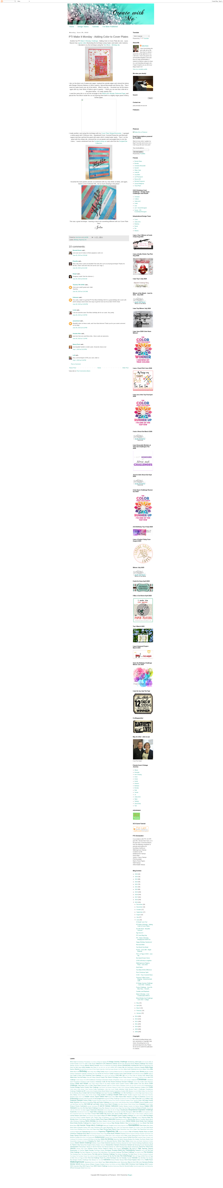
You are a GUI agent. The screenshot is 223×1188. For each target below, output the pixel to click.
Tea (78, 1150)
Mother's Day (124, 1123)
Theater (85, 1156)
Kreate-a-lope (131, 1113)
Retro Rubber (141, 1135)
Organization (125, 1127)
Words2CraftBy (129, 1166)
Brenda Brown (77, 250)
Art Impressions (146, 1065)
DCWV (121, 1093)
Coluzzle (122, 1085)
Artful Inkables (86, 1067)
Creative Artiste (89, 1091)
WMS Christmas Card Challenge (134, 1164)
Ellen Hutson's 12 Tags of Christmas (134, 1096)
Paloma (84, 1129)
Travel (101, 1158)
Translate (146, 38)
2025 (136, 876)
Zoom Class (88, 1168)
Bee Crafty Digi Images (108, 1069)
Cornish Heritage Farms (77, 1087)
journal (105, 1111)
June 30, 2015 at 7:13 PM (80, 338)
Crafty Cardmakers (98, 1089)
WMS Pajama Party (87, 1166)
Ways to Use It (132, 1162)
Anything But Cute (136, 1065)
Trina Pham (137, 185)
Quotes (122, 1135)
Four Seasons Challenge (119, 1100)
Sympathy (125, 1148)
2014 (136, 1016)
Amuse (120, 1065)
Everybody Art (123, 1098)
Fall (140, 1098)
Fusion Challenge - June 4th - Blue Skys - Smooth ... (144, 988)
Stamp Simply (96, 1145)
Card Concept (127, 1073)
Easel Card (81, 1096)
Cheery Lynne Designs (125, 1079)
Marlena (136, 224)
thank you (121, 1150)
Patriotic (141, 1131)
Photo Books (111, 1133)
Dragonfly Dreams (136, 1094)
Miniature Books (111, 1121)
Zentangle (77, 1168)
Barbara (136, 785)
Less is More (101, 1115)
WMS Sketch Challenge (100, 1166)
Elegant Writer (111, 1096)
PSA (107, 1135)
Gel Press (75, 1104)
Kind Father (139, 967)
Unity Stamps (92, 1159)
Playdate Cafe (143, 1133)
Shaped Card (80, 1141)
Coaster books (115, 1083)
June (138, 920)
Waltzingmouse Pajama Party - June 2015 (143, 963)
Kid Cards (100, 1113)
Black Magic (90, 1071)
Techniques (108, 1150)
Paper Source (130, 1129)
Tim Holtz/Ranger (126, 1156)
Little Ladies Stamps (138, 1115)
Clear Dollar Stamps (94, 1083)
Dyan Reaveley (149, 1094)
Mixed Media (130, 1121)
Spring (151, 1143)
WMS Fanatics (149, 1164)
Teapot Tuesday (89, 1150)
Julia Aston (145, 46)
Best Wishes (140, 1069)
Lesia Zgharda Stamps (91, 1115)
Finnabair (94, 1100)
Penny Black (86, 1133)
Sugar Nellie (84, 1148)
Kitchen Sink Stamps (113, 1113)
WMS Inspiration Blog (76, 1166)
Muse (71, 1125)
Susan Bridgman (139, 183)
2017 (136, 897)
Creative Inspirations (115, 1091)
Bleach (95, 1071)
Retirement (135, 1135)
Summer (90, 1148)
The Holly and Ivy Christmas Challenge (103, 1154)
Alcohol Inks (121, 1063)
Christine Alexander (140, 165)
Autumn (136, 783)
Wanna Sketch (94, 1162)
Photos (117, 1133)
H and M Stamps (104, 1106)
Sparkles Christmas (116, 1143)
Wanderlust (88, 1162)
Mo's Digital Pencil (94, 1123)
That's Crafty (144, 1150)
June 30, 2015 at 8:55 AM (80, 279)
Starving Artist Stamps (125, 1146)
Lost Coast (112, 1117)
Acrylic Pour (82, 1063)
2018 (136, 894)
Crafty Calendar (89, 1089)
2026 (136, 874)
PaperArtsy (143, 1129)
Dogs (98, 1094)
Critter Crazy (141, 1091)
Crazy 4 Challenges (139, 1089)
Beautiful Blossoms (84, 1069)
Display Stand (85, 1094)
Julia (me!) (137, 201)
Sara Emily (137, 803)
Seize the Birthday (107, 1139)
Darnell (136, 168)
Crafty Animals (80, 1089)
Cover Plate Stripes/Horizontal (111, 133)
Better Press (146, 1069)
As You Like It (100, 1067)
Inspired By (73, 1111)
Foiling (103, 1100)
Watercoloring (109, 1162)
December (139, 904)
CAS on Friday (128, 1075)
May (137, 1003)
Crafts (151, 1087)
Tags (139, 1148)
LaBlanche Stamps (148, 1113)
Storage (78, 1148)
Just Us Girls (137, 1112)
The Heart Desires (86, 1154)
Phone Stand (104, 1133)
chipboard (134, 1079)
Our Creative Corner (138, 1127)
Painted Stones (73, 1129)
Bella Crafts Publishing (130, 1069)
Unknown (76, 297)
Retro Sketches (149, 1135)
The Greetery (148, 1152)
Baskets (77, 1069)
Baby (147, 1067)
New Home (143, 1125)
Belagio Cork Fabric (119, 1069)
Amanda (136, 772)
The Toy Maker (79, 1156)
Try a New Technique (110, 1158)
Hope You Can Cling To (125, 1108)
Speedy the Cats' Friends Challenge (132, 1143)
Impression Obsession (96, 1110)
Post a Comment (76, 364)
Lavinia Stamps (74, 1115)
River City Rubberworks (89, 1137)
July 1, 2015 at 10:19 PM (80, 349)
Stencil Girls (149, 1146)
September (139, 912)
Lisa (135, 205)
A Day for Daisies (102, 1061)
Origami (131, 1127)
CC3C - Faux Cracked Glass (144, 975)
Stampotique (82, 1146)
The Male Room (132, 1154)
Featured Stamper (76, 1100)
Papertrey (102, 1131)
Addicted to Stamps (111, 1063)
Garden (146, 1102)
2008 (136, 1031)
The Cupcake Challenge (114, 1152)
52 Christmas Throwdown (83, 1061)
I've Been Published (110, 27)
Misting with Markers (121, 1121)
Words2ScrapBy (137, 1166)
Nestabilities (133, 1125)
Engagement (107, 1098)
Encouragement (99, 1098)
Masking (118, 1119)
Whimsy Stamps (85, 1164)
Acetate (76, 1063)
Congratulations (148, 1085)
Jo (135, 794)
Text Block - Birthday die (112, 45)
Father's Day (149, 1098)
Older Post (125, 368)
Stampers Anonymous (120, 1145)
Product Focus (101, 1135)
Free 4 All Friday (143, 1100)
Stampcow (102, 1145)
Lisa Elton (137, 174)
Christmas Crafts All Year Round (105, 1081)
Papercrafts (78, 1131)
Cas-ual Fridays (81, 1077)
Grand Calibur (149, 1104)
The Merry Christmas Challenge (145, 1154)
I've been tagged (85, 1110)
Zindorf (82, 1168)
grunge (89, 1106)
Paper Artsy (96, 1129)
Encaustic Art (90, 1098)
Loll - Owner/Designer (140, 208)
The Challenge (94, 1152)
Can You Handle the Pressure (100, 1073)
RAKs (125, 1135)
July (137, 917)
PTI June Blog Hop (141, 935)
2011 (136, 1024)
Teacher (82, 1150)
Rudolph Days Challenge (111, 1137)
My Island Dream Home (143, 958)
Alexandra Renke (129, 1063)
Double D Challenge (107, 1094)
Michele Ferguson (139, 181)
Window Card (108, 1164)
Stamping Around (139, 1145)
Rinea (81, 1137)
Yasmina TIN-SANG (79, 284)
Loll (74, 355)
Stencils (73, 1148)
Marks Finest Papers (102, 1119)
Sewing (126, 1139)
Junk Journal (116, 1111)
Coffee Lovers (134, 1083)
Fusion (136, 1102)
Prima (96, 1135)
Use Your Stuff (99, 1159)
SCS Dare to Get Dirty (94, 1139)
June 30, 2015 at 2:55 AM (80, 255)
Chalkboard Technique (95, 1079)
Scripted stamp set (100, 141)
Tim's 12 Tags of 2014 (139, 1156)
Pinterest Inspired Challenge (133, 1133)
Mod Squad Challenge (105, 1123)
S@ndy (136, 801)
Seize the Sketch (118, 1139)
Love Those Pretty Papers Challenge (126, 1117)
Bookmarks (128, 1071)
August (138, 914)
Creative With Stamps (127, 1091)
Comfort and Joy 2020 (130, 1085)
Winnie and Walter (116, 1164)
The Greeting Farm (75, 1154)
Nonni (136, 226)
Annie (136, 779)
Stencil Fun (142, 1146)
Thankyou (138, 1150)
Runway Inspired (122, 1137)
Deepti (75, 274)
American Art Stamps (111, 1065)
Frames (127, 1100)
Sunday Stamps (97, 1148)
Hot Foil (134, 1108)
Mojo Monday (116, 1123)
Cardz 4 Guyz (77, 1075)
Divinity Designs (93, 1094)
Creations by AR (80, 1091)
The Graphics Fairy (138, 1152)
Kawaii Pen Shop (82, 1113)
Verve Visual (128, 1159)
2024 (136, 879)
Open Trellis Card (118, 1127)
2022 (136, 884)
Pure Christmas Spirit (142, 972)
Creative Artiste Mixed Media (101, 1091)
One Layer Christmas (94, 1127)
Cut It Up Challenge (95, 1093)
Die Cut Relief (135, 1093)
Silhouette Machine (112, 1141)
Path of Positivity (134, 1131)
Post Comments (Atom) (83, 371)
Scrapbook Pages (141, 1137)
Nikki (135, 799)
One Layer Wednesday (106, 1127)
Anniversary (126, 1065)
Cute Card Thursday (107, 1093)
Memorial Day (124, 1119)
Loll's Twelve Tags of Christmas (100, 1117)
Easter (87, 1096)
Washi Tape (102, 1162)
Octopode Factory (82, 1127)
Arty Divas (93, 1067)
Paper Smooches (121, 1129)
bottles (137, 1071)
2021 (136, 887)
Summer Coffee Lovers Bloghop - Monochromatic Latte (144, 979)
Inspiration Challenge (145, 1110)
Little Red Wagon (148, 1115)
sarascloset (76, 321)
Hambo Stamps (123, 1106)
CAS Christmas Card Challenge (91, 1075)
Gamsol (142, 1102)
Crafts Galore (73, 1089)
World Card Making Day (147, 1166)
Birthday (76, 239)
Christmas (142, 1079)
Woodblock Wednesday (113, 1166)
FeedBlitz (142, 153)
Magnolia (144, 1117)
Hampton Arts (131, 1106)
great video (82, 43)
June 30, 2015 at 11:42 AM (80, 291)
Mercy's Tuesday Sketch (142, 1119)
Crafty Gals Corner (109, 1089)
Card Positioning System (137, 1073)
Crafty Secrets (129, 1089)
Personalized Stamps (95, 1133)
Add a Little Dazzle (90, 1063)
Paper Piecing (104, 1129)
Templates (115, 1150)
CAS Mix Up (120, 1075)
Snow (102, 1143)
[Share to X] (98, 237)
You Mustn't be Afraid (142, 947)
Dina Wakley (73, 1094)
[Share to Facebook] (100, 237)
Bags (151, 1067)
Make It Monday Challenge (89, 41)
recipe (129, 1135)
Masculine (112, 1119)
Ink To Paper (116, 1110)
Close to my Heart (104, 1083)
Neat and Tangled (108, 1125)
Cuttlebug (116, 1093)
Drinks (143, 1094)
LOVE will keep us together (144, 960)
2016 (136, 899)
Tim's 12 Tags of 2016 (81, 1158)
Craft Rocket (102, 1087)
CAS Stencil (146, 1075)
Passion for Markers (124, 1131)
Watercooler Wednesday (120, 1162)
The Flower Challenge (128, 1152)
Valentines (107, 1160)
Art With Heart (78, 1067)
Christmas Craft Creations (87, 1081)
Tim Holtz (117, 1156)
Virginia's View (136, 1159)
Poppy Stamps (74, 1135)
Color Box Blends (144, 1083)
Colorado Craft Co (106, 1085)
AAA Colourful (145, 1061)
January (138, 1013)
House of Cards (141, 1108)
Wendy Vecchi (75, 1164)
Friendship (90, 1102)
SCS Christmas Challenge (81, 1139)
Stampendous (110, 1145)
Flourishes (99, 1100)
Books (133, 1071)
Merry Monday (90, 1121)
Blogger (130, 1175)
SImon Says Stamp (123, 1141)
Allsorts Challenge (140, 1063)
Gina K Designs (113, 1104)
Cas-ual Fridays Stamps (93, 1077)
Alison (136, 770)
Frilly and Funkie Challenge (101, 1102)
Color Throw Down (95, 1085)
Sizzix (77, 1143)
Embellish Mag (149, 1096)
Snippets (99, 1143)
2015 (136, 902)
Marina (136, 230)
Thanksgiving (130, 1150)
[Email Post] (92, 237)
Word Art (121, 1166)
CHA (87, 1079)
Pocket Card (150, 1133)
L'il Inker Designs (139, 1113)
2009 (136, 1029)
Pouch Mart (82, 1135)
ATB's (112, 1067)
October (138, 909)
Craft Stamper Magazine (111, 1087)
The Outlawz (73, 1156)
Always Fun (102, 1065)
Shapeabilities (73, 1141)
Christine (137, 196)
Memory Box (131, 1119)
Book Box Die (121, 1071)
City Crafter (140, 1081)
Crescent (135, 1091)
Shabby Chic (131, 1139)
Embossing (74, 1098)
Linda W (136, 172)
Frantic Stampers (134, 1100)
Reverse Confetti (74, 1137)
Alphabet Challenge (79, 1065)
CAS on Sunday (137, 1075)
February (139, 1010)
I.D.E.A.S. (77, 1110)
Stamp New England (86, 1145)
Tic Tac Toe (111, 1156)
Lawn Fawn (82, 1115)
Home (71, 27)
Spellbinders (145, 1143)
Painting (80, 1129)
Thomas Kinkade (102, 1156)
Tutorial (129, 1158)
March (138, 1008)
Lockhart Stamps (85, 1117)
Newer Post (72, 368)
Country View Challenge (91, 1087)
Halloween (114, 1106)
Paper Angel (90, 1129)
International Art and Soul (83, 1111)
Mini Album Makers (101, 1121)
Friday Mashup (83, 1102)
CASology (115, 1077)
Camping (89, 1073)
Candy (111, 1073)
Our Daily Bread (148, 1127)
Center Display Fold (81, 1079)
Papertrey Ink (82, 239)
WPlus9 (72, 1168)
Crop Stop (147, 1091)
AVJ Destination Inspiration (132, 1067)
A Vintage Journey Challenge (117, 1062)
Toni (135, 805)
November (139, 907)
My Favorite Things (84, 1125)
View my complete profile (140, 69)
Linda (74, 310)
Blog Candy (100, 1071)
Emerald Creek (82, 1098)
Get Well (87, 1104)
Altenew (87, 1065)
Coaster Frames (124, 1083)
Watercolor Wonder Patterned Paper (114, 93)
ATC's (116, 1067)
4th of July (73, 1061)
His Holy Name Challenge (90, 1108)
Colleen (136, 199)
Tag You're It (139, 933)
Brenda (136, 163)
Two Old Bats (142, 1158)
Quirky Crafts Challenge (114, 1135)
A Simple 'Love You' (141, 922)
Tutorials (95, 27)
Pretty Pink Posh (90, 1135)
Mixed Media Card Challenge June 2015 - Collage (144, 998)
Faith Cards (135, 1098)
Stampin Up (130, 1145)
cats (148, 1077)
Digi (140, 1093)
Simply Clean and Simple (136, 1141)
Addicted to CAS (100, 1063)
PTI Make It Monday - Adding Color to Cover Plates (144, 925)
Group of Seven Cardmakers (78, 1106)
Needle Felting (117, 1125)
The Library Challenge (121, 1154)
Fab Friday (129, 1098)
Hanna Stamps (139, 1106)
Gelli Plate (81, 1104)
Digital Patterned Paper (147, 1093)
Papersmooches (94, 1131)
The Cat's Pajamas (85, 1152)
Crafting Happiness (135, 1087)
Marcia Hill (137, 179)
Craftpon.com (144, 1087)
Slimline (94, 1143)
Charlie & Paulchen (113, 1079)
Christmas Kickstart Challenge (124, 1081)
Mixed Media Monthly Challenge (79, 1123)
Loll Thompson (138, 177)
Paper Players (112, 1129)
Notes (75, 1127)
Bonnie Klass (138, 161)
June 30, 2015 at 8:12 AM (80, 268)
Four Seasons (109, 1100)
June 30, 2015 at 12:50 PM (80, 304)
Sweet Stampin (117, 1148)
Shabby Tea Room (140, 1139)
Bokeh (116, 1071)
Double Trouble (127, 1094)
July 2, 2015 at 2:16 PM (79, 360)
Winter (123, 1164)
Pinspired (123, 1133)
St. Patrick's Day (75, 1145)
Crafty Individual (119, 1089)
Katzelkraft (75, 1113)
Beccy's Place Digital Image (96, 1069)
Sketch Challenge (85, 1143)
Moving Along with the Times (135, 1123)
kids (105, 1113)
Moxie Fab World (148, 1123)
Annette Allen (77, 333)
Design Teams (83, 27)
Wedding (150, 1162)
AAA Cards (138, 1061)
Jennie (136, 792)
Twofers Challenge (83, 1159)
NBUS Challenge (97, 1125)
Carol (136, 219)
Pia (135, 228)
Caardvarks (78, 1073)
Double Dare (117, 1095)
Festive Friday (87, 1100)
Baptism (72, 1069)
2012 (136, 1021)
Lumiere (139, 1117)
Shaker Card (149, 1139)
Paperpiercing (86, 1131)
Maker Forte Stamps (80, 1119)
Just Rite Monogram (126, 1111)
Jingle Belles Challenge (96, 1111)
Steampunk (135, 1146)
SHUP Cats (103, 1141)
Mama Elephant (91, 1119)
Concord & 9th (140, 1085)
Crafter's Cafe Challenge (123, 1087)
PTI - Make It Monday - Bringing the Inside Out (143, 938)
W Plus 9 (143, 1159)
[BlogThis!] (97, 237)
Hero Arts (80, 1108)
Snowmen (108, 1143)
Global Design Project (133, 1104)
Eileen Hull (103, 1096)
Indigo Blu (109, 1110)
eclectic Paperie (94, 1096)
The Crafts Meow (102, 1152)
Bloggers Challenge (109, 1071)
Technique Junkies (99, 1150)
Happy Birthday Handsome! (144, 942)
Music (75, 1125)
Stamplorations (74, 1146)
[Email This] (95, 237)
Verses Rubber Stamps (117, 1159)
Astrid (136, 781)
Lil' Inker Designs (111, 1115)
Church (135, 1081)
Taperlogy (144, 1148)
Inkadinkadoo (124, 1110)
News (71, 1127)
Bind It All (76, 1071)
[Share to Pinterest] (102, 237)
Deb (135, 790)
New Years (150, 1125)
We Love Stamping (142, 1162)
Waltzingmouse (77, 1162)
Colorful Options (116, 1085)
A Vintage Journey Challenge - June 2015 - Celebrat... (144, 983)
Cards (146, 1073)
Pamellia (75, 261)
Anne (135, 777)
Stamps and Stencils (103, 1146)
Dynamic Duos (74, 1096)
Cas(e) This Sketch (106, 1077)
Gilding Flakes (104, 1104)
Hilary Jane (137, 170)
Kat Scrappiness (146, 1111)
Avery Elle (121, 1067)
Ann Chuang (138, 774)
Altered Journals (94, 1065)
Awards (142, 1067)
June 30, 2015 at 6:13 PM (80, 327)
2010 (136, 1026)
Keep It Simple (92, 1113)
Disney (79, 1094)
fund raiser (112, 1102)
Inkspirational (133, 1110)
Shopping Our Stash (94, 1141)
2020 (136, 889)
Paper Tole (137, 1129)
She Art (86, 1141)
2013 (136, 1019)
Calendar (84, 1073)
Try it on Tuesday (122, 1158)
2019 (136, 892)
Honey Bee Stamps (103, 1108)
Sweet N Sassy (108, 1148)
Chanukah (105, 1079)
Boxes (142, 1071)
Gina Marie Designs (123, 1104)
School (129, 1137)
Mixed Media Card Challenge (144, 1121)
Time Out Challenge (93, 1158)
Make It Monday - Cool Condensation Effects (143, 994)
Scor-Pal (134, 1137)
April (137, 1005)
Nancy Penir (76, 344)
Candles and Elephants (142, 991)
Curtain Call (85, 1093)
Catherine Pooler (143, 1077)
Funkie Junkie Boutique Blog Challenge (124, 1102)
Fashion (143, 1098)
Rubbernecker (100, 1137)
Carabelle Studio (118, 1073)
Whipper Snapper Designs (97, 1164)
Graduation (142, 1104)
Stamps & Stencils (92, 1146)
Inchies (105, 1110)
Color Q (87, 1085)
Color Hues (81, 1085)
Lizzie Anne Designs (75, 1117)
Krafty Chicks (123, 1113)
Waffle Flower (149, 1159)
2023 (136, 881)
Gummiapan (95, 1106)
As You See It (107, 1067)
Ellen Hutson (119, 1096)
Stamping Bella (149, 1145)
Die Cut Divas (128, 1093)
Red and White (140, 944)
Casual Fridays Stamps (124, 1077)
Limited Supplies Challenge (125, 1115)
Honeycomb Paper (113, 1108)
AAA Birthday (131, 1061)
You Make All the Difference (144, 970)
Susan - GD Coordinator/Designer (140, 210)
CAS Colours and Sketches (108, 1075)
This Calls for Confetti (92, 1156)
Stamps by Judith (114, 1146)
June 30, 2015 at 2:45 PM (80, 315)
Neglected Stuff (124, 1125)
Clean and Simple (81, 1083)
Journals (110, 1111)
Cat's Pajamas (135, 1077)
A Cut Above (94, 1061)
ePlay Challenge (114, 1098)
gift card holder (95, 1104)
